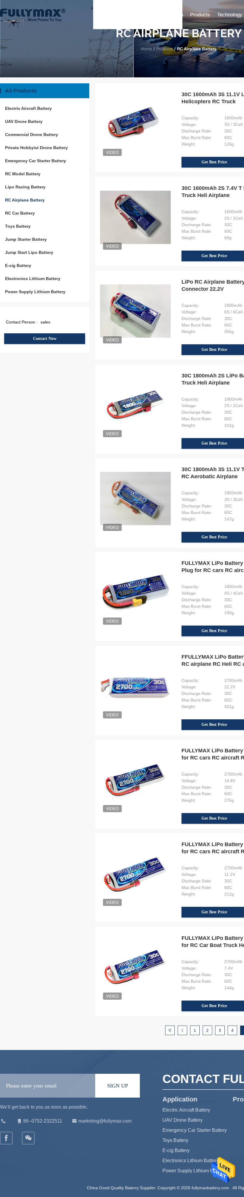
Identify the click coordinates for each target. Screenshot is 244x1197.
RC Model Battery (22, 173)
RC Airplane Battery (25, 200)
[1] (170, 1030)
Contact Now (45, 338)
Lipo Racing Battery (25, 187)
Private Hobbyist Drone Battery (36, 147)
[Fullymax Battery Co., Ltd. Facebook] (6, 1138)
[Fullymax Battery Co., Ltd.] (28, 1138)
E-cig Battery (18, 265)
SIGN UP (117, 1086)
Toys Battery (18, 226)
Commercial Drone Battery (31, 134)
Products (200, 15)
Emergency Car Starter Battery (35, 160)
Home (144, 15)
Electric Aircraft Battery (28, 108)
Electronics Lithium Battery (32, 278)
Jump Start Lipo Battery (29, 252)
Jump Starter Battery (26, 239)
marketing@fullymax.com (105, 1120)
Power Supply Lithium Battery (35, 291)
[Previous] (182, 1030)
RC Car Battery (20, 213)
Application (171, 15)
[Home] (32, 15)
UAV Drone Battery (24, 121)
